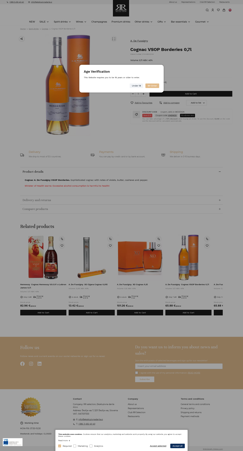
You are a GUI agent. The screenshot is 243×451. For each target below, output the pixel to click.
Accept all (178, 446)
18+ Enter (152, 85)
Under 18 (136, 85)
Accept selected (158, 446)
